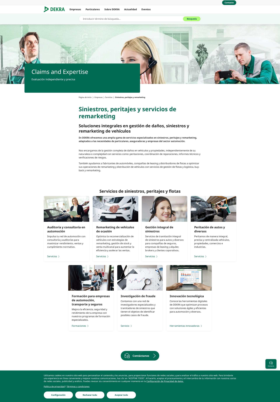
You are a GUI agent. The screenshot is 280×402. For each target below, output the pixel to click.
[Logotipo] (55, 9)
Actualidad (130, 9)
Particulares (93, 9)
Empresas (75, 9)
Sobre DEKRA (112, 9)
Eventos (146, 9)
